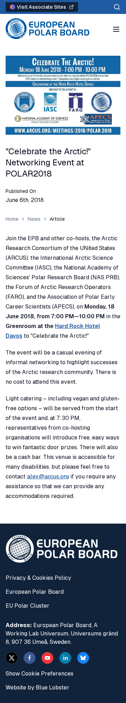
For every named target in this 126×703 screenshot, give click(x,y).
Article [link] (57, 219)
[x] (12, 658)
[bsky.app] (83, 658)
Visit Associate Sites (41, 7)
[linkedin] (65, 658)
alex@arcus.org (48, 476)
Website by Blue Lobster (37, 687)
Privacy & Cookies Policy (38, 578)
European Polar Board (35, 591)
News (34, 219)
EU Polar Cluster (27, 605)
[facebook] (29, 658)
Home (12, 219)
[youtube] (47, 658)
